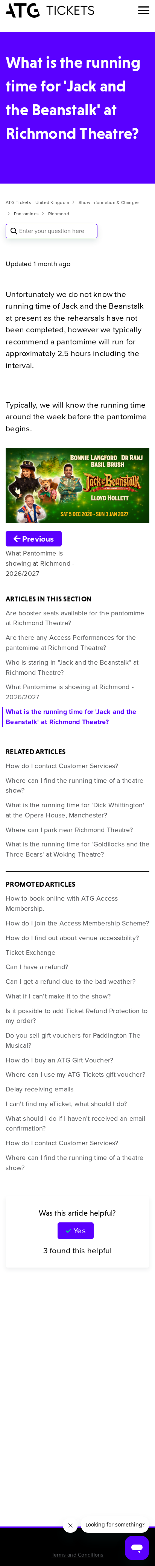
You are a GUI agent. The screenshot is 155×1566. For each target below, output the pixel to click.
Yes (79, 1230)
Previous (37, 539)
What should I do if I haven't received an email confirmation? (75, 1124)
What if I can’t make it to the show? (58, 996)
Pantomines (26, 213)
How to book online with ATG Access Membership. (62, 903)
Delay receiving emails (40, 1089)
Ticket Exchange (30, 952)
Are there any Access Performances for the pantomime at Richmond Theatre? (71, 643)
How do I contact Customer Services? (62, 766)
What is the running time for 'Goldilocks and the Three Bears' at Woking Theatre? (77, 849)
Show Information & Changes (109, 202)
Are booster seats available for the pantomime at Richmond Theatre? (75, 618)
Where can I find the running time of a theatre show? (75, 786)
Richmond (58, 213)
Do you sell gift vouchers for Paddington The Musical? (73, 1040)
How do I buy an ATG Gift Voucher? (59, 1060)
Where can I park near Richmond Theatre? (69, 830)
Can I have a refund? (37, 967)
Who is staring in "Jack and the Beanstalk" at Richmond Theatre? (72, 667)
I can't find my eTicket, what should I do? (66, 1104)
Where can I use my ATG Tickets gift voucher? (75, 1074)
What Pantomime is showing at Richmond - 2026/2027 (70, 692)
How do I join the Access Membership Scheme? (77, 923)
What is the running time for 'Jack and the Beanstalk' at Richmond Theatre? (71, 717)
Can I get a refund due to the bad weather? (71, 981)
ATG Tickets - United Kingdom (37, 202)
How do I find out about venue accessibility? (72, 938)
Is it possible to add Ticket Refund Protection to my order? (76, 1016)
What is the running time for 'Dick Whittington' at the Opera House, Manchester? (75, 810)
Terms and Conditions (78, 1555)
